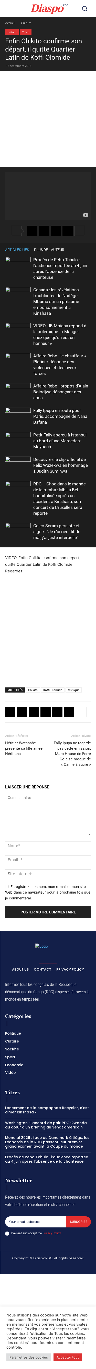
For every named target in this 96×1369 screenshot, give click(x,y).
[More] (79, 231)
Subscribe (78, 1222)
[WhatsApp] (56, 231)
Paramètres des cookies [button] (28, 1357)
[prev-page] (80, 249)
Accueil (10, 23)
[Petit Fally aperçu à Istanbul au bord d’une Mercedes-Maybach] (18, 441)
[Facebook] (32, 231)
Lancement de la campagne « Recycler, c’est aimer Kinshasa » (47, 1110)
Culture (26, 23)
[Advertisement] (48, 119)
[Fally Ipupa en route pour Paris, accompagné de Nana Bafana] (18, 416)
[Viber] (67, 231)
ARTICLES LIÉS (17, 250)
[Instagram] (30, 1267)
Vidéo (25, 32)
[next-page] (88, 249)
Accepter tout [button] (68, 1357)
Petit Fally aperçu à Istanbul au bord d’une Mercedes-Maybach (60, 440)
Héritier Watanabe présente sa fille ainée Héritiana (23, 748)
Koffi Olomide (52, 690)
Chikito (33, 690)
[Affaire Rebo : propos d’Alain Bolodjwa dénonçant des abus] (18, 392)
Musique (73, 690)
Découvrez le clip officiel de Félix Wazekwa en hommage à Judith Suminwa (60, 465)
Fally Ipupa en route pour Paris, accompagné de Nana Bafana (60, 416)
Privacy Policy (51, 1233)
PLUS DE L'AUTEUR (49, 250)
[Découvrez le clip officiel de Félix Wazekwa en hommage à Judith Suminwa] (18, 465)
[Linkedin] (69, 712)
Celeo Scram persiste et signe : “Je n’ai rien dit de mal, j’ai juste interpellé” (56, 531)
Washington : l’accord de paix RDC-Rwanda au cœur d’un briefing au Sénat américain (46, 1125)
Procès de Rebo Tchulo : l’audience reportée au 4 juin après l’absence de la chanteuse (46, 1159)
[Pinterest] (57, 712)
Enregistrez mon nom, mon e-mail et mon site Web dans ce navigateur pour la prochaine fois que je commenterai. (47, 892)
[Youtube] (78, 1267)
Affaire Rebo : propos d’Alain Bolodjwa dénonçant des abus (60, 391)
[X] (44, 231)
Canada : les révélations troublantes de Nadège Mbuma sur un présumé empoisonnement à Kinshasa (56, 301)
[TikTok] (42, 1267)
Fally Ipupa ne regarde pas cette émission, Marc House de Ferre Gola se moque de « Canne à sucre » (72, 754)
